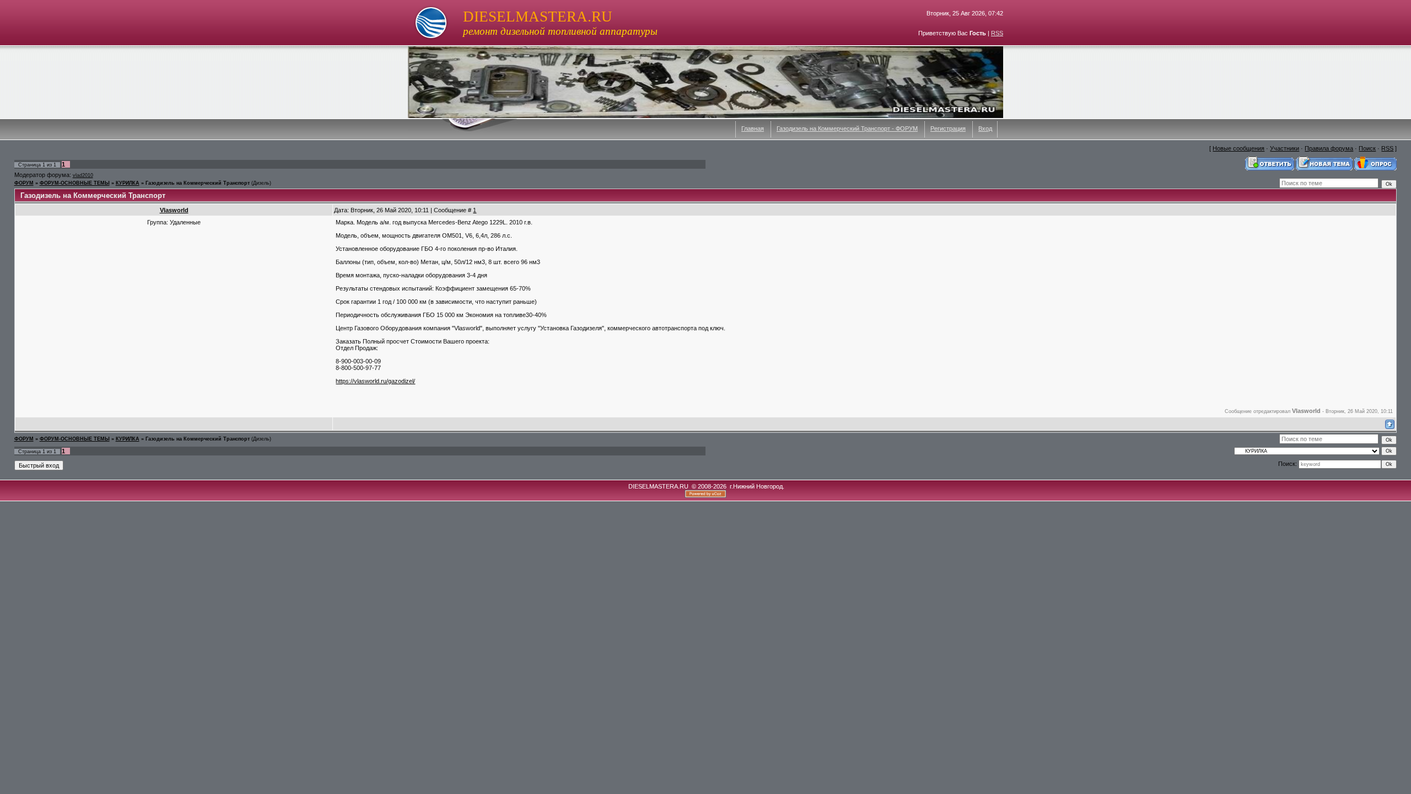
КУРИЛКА (127, 183)
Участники (1284, 148)
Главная (752, 128)
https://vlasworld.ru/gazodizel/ (375, 381)
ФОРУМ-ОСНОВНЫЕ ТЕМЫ (75, 183)
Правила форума (1329, 148)
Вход (985, 128)
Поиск (1367, 148)
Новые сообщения (1238, 148)
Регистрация (948, 128)
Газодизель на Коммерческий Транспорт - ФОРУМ (847, 128)
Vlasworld (174, 210)
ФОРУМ (24, 183)
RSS (997, 33)
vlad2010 (83, 175)
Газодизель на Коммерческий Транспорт (198, 183)
